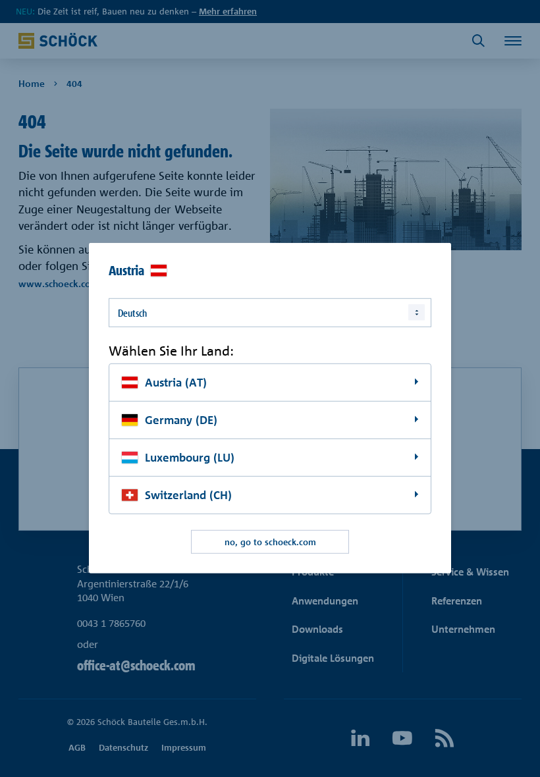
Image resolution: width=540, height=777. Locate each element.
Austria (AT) (176, 382)
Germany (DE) (181, 420)
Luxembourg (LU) (189, 457)
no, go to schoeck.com (270, 541)
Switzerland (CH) (188, 495)
